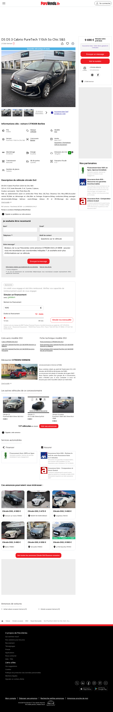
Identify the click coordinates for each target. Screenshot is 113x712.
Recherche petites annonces (52, 698)
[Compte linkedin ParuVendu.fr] (83, 683)
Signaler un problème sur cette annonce (16, 214)
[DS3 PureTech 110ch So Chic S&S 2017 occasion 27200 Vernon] (38, 106)
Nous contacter (10, 656)
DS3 (55, 132)
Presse (7, 649)
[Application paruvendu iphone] (85, 689)
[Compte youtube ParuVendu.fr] (106, 683)
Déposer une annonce (28, 698)
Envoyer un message (95, 54)
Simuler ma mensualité (61, 320)
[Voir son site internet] (92, 75)
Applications (9, 653)
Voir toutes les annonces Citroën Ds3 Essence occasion (38, 555)
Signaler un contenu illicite (14, 679)
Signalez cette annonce (11, 432)
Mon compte (10, 698)
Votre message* (9, 244)
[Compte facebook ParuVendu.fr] (88, 683)
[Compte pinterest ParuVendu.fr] (100, 683)
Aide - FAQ (9, 659)
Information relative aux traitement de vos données (22, 267)
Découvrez (15, 360)
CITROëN (33, 132)
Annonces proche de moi (77, 698)
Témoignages (10, 646)
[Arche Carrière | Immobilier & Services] (51, 703)
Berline (32, 140)
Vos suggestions (11, 666)
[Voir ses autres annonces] (85, 68)
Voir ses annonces (49, 426)
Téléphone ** (8, 235)
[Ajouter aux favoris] (67, 43)
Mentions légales (11, 676)
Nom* (5, 226)
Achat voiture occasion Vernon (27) (15, 609)
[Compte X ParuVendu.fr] (77, 683)
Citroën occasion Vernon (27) (50, 609)
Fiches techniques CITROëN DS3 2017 (52, 342)
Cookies (8, 669)
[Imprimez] (73, 43)
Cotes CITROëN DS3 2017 (10, 342)
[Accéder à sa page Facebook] (98, 75)
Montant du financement (12, 302)
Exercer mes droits (45, 267)
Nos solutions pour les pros (15, 640)
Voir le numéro (95, 61)
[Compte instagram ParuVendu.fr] (94, 683)
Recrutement (10, 643)
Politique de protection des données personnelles (23, 673)
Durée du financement (23, 314)
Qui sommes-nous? (12, 636)
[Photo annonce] (6, 113)
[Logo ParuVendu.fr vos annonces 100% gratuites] (50, 6)
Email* (42, 226)
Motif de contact (46, 235)
